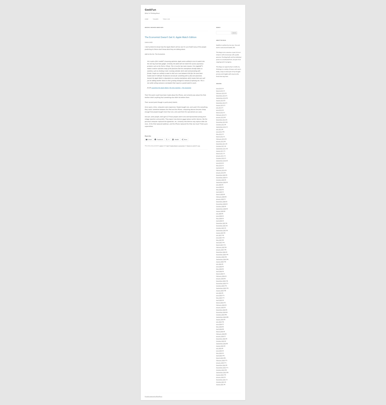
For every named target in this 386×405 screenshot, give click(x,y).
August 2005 (219, 290)
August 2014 (219, 100)
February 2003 (220, 360)
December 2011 (220, 144)
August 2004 (219, 319)
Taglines (155, 19)
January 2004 (220, 336)
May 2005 (219, 298)
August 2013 (219, 105)
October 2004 (220, 315)
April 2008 (219, 221)
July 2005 (218, 293)
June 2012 (219, 132)
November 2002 (221, 368)
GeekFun (150, 9)
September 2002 (221, 372)
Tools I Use (166, 19)
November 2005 (221, 283)
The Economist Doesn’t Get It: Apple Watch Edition (171, 37)
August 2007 (219, 233)
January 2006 (220, 278)
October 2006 (220, 257)
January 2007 (220, 250)
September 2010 (221, 161)
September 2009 (221, 182)
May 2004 (219, 327)
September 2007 (221, 230)
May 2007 (219, 240)
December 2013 (220, 103)
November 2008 (221, 204)
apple (161, 146)
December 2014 (220, 96)
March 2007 (219, 245)
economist (181, 146)
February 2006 (220, 276)
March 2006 (219, 274)
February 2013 (220, 115)
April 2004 (219, 329)
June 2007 (219, 238)
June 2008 (219, 216)
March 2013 (219, 112)
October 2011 (220, 146)
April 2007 (219, 242)
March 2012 (219, 136)
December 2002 (220, 365)
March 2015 (219, 91)
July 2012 (218, 129)
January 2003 (220, 363)
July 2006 (218, 264)
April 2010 (219, 168)
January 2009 (220, 199)
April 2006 (219, 271)
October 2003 (220, 341)
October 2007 (220, 228)
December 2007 (220, 223)
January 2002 (220, 377)
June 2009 (219, 187)
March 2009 (219, 194)
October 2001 (220, 382)
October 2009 (220, 180)
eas (199, 146)
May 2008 (219, 218)
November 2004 (221, 312)
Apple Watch (174, 146)
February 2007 (220, 247)
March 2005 (219, 303)
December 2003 (220, 339)
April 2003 (219, 355)
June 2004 (219, 324)
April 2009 (219, 192)
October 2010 (220, 158)
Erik (233, 45)
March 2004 (219, 331)
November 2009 (221, 177)
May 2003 (219, 353)
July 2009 (218, 185)
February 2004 (220, 334)
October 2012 (220, 124)
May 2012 (219, 134)
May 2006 (219, 269)
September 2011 (221, 149)
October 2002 (220, 370)
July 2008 (218, 213)
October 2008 (220, 206)
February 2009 (220, 197)
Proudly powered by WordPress (153, 396)
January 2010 (220, 173)
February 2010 (220, 170)
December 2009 (220, 175)
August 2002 (219, 375)
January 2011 (220, 156)
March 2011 (219, 153)
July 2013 (218, 108)
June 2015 (219, 88)
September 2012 (221, 127)
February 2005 (220, 305)
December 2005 (220, 281)
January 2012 (220, 141)
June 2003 (219, 351)
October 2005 (220, 286)
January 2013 (220, 117)
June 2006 (219, 266)
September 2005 (221, 288)
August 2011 (219, 151)
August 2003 (219, 346)
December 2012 (220, 120)
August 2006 (219, 262)
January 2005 (220, 307)
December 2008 (220, 201)
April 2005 (219, 300)
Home (146, 19)
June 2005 (219, 295)
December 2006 (220, 252)
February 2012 (220, 139)
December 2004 (220, 310)
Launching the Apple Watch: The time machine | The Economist (171, 88)
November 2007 (221, 226)
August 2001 (219, 384)
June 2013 (219, 110)
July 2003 (218, 348)
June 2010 (219, 163)
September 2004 (221, 317)
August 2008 (219, 211)
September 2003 (221, 343)
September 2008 (221, 209)
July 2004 (218, 322)
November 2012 (221, 122)
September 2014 (221, 98)
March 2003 (219, 358)
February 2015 (220, 93)
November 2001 (221, 380)
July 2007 (218, 235)
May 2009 (219, 189)
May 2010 (219, 165)
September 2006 (221, 259)
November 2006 (221, 254)
